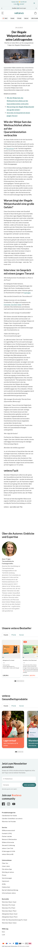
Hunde (6, 635)
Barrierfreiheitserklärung (10, 890)
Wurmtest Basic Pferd (9, 911)
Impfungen (27, 292)
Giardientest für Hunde (9, 815)
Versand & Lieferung (8, 845)
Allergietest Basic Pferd (9, 917)
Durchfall (14, 304)
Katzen (21, 635)
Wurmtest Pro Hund (8, 905)
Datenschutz (6, 887)
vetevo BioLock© (7, 854)
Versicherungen (7, 878)
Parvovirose (10, 148)
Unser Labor (6, 866)
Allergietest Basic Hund (9, 914)
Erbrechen (7, 304)
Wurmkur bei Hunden (9, 821)
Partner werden (7, 836)
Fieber (19, 304)
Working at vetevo (8, 872)
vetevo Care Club (7, 848)
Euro (3, 932)
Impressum (5, 881)
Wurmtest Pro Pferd (8, 908)
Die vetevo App (7, 869)
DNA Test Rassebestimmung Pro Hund (14, 920)
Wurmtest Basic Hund (9, 902)
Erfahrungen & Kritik (8, 851)
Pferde (13, 635)
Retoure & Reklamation (9, 839)
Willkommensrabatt (8, 830)
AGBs (4, 884)
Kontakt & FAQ (7, 833)
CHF (3, 935)
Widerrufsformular (8, 842)
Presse (4, 875)
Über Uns (5, 863)
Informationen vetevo (9, 893)
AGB (3, 946)
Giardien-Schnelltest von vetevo (12, 818)
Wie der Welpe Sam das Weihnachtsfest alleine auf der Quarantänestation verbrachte (17, 101)
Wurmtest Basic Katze (9, 923)
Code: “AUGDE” (19, 4)
